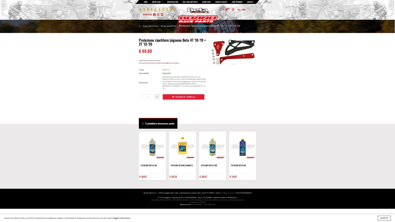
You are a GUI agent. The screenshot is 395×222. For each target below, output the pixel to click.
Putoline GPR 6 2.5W (149, 165)
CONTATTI (250, 2)
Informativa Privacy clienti (161, 200)
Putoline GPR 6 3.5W (209, 165)
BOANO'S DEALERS (221, 2)
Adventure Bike (172, 2)
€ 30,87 (143, 176)
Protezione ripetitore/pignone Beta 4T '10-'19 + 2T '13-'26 (209, 25)
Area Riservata (209, 204)
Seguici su (147, 14)
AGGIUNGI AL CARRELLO (184, 97)
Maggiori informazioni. (121, 218)
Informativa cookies (236, 200)
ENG (243, 9)
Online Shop (156, 2)
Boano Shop (206, 2)
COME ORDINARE (237, 2)
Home (146, 2)
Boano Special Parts (150, 26)
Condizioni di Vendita (197, 202)
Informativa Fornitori (181, 200)
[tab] (158, 123)
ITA (238, 9)
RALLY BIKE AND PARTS (190, 2)
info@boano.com (227, 193)
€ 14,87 (233, 176)
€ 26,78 (173, 176)
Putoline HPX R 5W (238, 165)
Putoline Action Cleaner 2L (182, 165)
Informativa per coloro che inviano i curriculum (209, 200)
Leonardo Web (196, 204)
